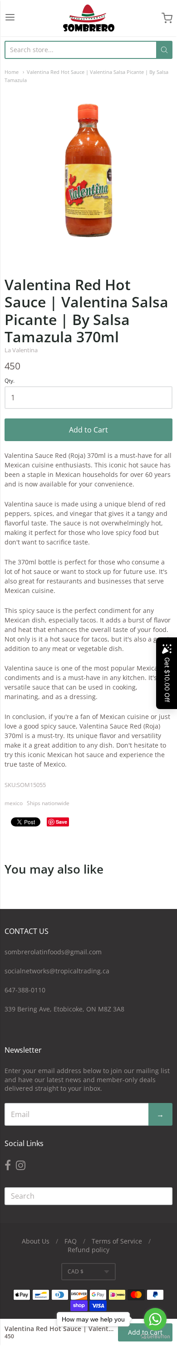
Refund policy (88, 1249)
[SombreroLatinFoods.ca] (88, 18)
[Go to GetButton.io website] (155, 1337)
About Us (35, 1241)
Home (12, 71)
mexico (14, 803)
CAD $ (76, 1271)
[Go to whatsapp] (155, 1319)
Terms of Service (117, 1241)
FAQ (70, 1241)
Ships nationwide (48, 803)
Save (61, 821)
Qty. (10, 381)
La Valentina (21, 350)
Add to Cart (88, 430)
